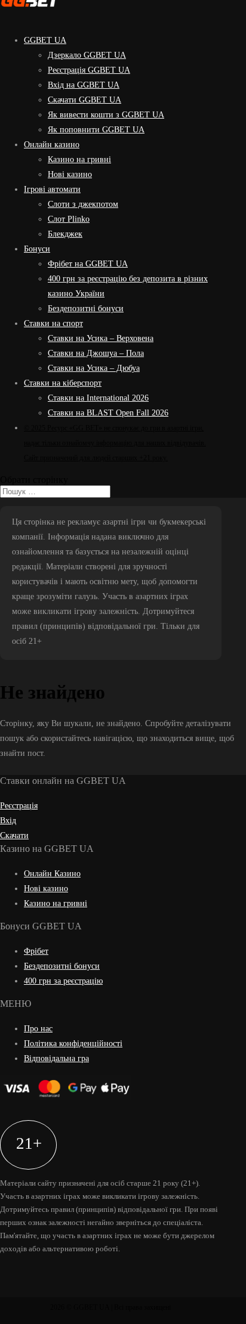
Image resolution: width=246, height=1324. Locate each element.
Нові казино (70, 174)
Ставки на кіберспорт (63, 383)
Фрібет (36, 951)
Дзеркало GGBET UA (87, 55)
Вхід (8, 820)
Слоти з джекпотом (83, 204)
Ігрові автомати (52, 189)
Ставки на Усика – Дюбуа (94, 368)
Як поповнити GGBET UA (96, 129)
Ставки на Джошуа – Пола (96, 353)
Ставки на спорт (53, 323)
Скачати (14, 835)
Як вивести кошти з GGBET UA (106, 114)
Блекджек (65, 234)
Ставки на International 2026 (98, 397)
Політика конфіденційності (73, 1043)
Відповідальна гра (56, 1058)
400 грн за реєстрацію (63, 980)
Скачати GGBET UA (84, 99)
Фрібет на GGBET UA (88, 263)
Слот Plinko (69, 219)
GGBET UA (45, 40)
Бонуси (37, 248)
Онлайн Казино (52, 873)
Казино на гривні (79, 159)
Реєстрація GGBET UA (89, 70)
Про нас (38, 1028)
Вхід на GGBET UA (83, 84)
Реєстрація (19, 805)
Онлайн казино (51, 144)
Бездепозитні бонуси (86, 308)
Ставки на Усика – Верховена (100, 338)
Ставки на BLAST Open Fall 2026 (108, 412)
